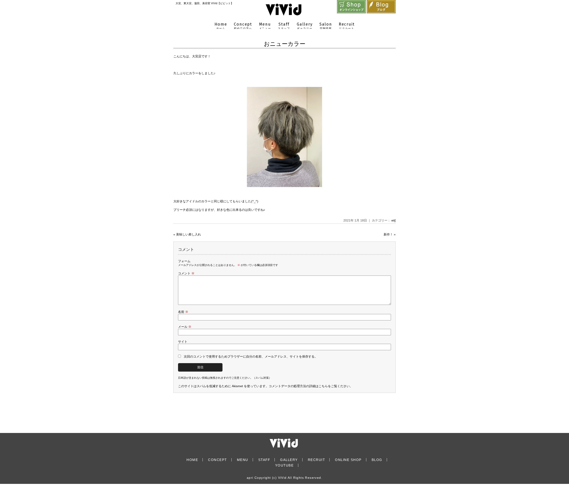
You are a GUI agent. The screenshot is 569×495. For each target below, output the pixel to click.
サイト (182, 341)
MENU (242, 460)
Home (220, 26)
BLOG (377, 460)
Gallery (305, 26)
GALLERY (289, 460)
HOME (192, 460)
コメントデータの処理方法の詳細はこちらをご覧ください (309, 386)
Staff (284, 26)
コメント (186, 273)
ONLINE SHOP (348, 460)
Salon (325, 26)
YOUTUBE (284, 465)
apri (250, 477)
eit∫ (393, 220)
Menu (265, 26)
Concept (243, 26)
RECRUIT (316, 460)
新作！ (388, 234)
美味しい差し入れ (188, 234)
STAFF (264, 460)
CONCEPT (217, 460)
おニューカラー (284, 43)
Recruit (347, 26)
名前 (183, 312)
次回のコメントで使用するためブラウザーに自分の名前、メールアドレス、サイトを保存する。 (251, 356)
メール (184, 326)
